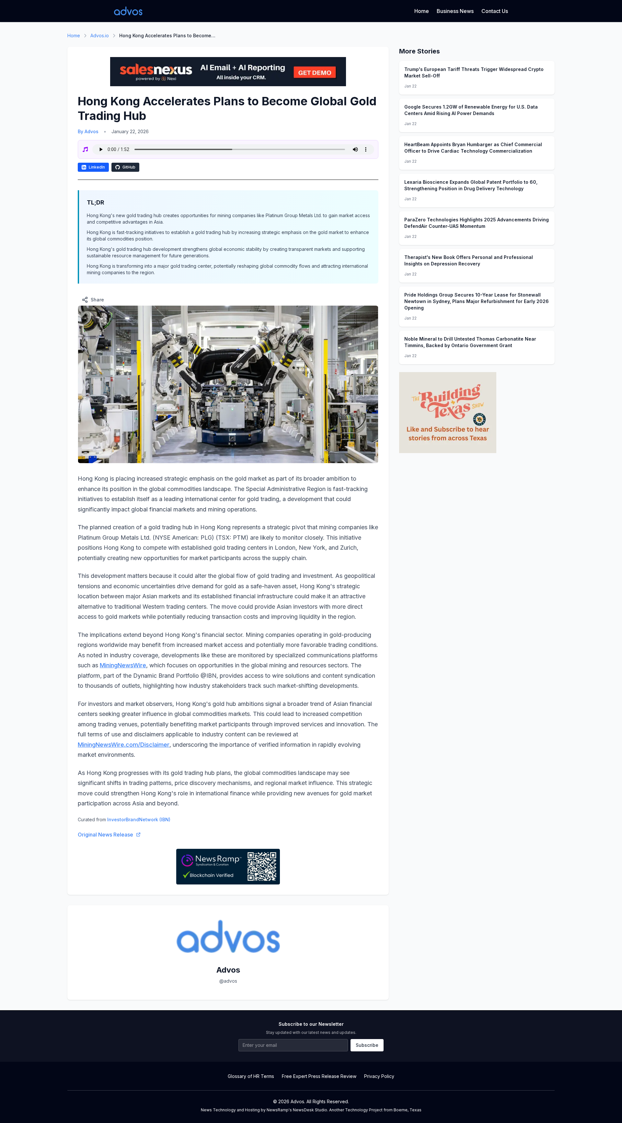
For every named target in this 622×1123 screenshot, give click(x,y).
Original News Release (105, 834)
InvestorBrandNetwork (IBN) (138, 819)
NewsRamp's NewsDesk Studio (297, 1109)
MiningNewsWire (123, 665)
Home (421, 11)
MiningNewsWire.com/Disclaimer (123, 744)
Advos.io (99, 35)
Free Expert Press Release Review (319, 1076)
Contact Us (494, 11)
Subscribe (367, 1045)
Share (97, 299)
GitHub (128, 167)
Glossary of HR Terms (251, 1076)
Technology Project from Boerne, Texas (383, 1109)
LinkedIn (97, 167)
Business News (455, 11)
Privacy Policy (379, 1076)
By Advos (88, 131)
